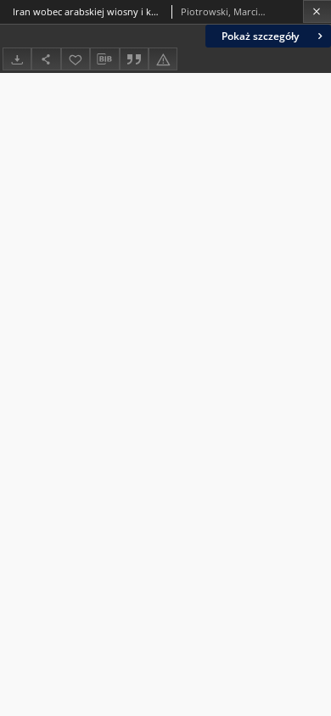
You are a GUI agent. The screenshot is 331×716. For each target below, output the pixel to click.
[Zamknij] (317, 11)
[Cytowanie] (134, 59)
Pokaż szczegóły (260, 36)
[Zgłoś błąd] (163, 59)
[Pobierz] (17, 59)
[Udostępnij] (45, 59)
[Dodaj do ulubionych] (75, 59)
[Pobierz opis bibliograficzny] (104, 59)
